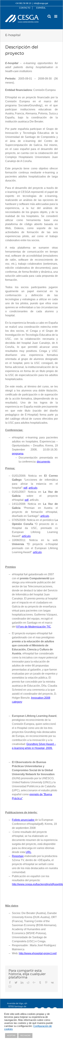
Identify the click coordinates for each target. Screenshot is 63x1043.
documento (43, 461)
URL (28, 852)
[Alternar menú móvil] (56, 16)
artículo (33, 487)
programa (17, 453)
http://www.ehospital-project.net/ (38, 953)
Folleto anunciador (23, 819)
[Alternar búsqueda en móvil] (49, 16)
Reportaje (18, 856)
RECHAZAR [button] (25, 1035)
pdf (25, 487)
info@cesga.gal (41, 3)
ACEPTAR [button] (11, 1035)
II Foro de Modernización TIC (33, 626)
